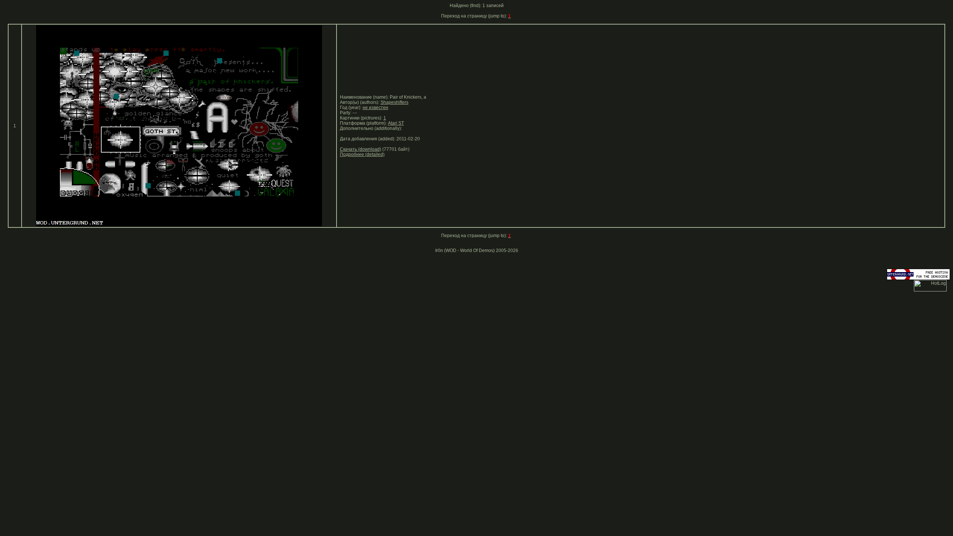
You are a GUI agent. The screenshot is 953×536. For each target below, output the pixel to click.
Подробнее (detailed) (362, 154)
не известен (375, 107)
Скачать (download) (360, 149)
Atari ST (396, 123)
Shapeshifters (394, 102)
